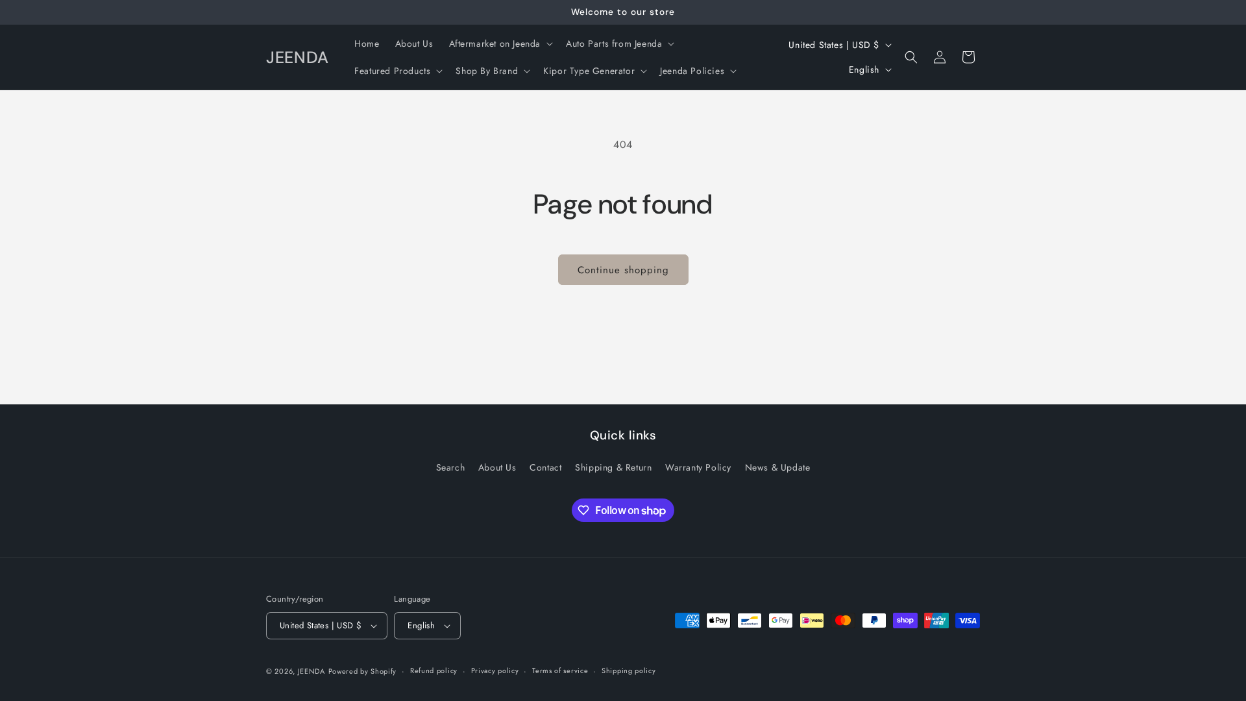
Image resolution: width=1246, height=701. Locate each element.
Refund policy (434, 670)
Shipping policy (629, 670)
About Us (497, 467)
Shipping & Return (613, 467)
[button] (500, 43)
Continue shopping (623, 270)
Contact (545, 467)
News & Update (778, 467)
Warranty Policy (698, 467)
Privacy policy (495, 670)
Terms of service (560, 670)
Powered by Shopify (362, 671)
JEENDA (311, 671)
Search (450, 467)
